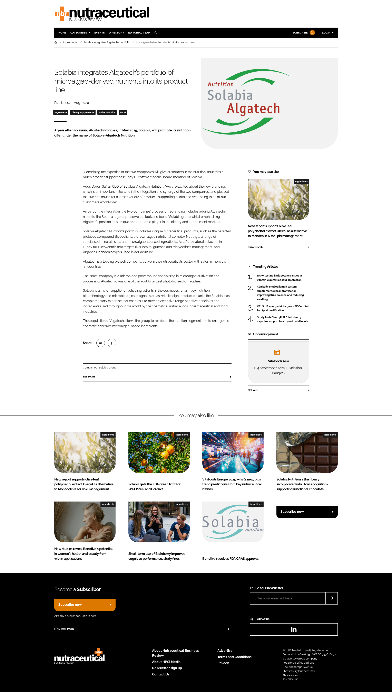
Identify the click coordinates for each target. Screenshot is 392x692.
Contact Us (160, 674)
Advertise (225, 651)
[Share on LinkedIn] (100, 343)
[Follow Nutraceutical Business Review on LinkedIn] (294, 631)
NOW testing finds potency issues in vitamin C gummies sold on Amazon (283, 278)
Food (123, 112)
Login (326, 32)
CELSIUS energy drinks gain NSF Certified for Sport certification (283, 308)
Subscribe (300, 32)
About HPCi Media (166, 662)
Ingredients (61, 112)
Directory (116, 32)
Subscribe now (292, 512)
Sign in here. (89, 615)
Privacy (223, 663)
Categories (78, 32)
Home (62, 32)
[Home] (56, 42)
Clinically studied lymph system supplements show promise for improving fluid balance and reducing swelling (283, 293)
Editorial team (139, 32)
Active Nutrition (107, 112)
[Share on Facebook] (112, 343)
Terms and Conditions (234, 657)
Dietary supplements (83, 112)
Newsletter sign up (167, 668)
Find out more (64, 628)
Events (99, 32)
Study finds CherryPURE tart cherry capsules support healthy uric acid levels (283, 319)
